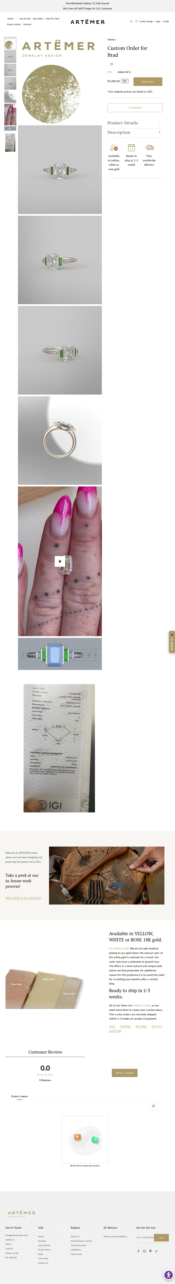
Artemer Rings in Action (81, 1241)
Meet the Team (52, 18)
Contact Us (43, 1263)
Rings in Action (14, 24)
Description (118, 132)
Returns (141, 1026)
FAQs (112, 1026)
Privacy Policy (44, 1249)
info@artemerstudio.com (16, 1235)
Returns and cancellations (115, 1236)
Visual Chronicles (78, 1245)
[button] (111, 64)
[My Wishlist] (136, 21)
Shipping (126, 1026)
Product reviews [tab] (19, 1096)
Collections (76, 1249)
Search (41, 1236)
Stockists (27, 24)
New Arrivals (25, 18)
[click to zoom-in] (60, 80)
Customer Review (45, 1052)
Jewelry (10, 18)
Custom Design (146, 21)
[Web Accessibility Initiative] (168, 1275)
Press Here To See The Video (23, 898)
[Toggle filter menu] (154, 1106)
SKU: (109, 72)
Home (111, 39)
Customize (135, 107)
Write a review (124, 1072)
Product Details (122, 123)
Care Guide (43, 1258)
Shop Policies (44, 1245)
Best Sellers (38, 18)
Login (158, 21)
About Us (75, 1236)
